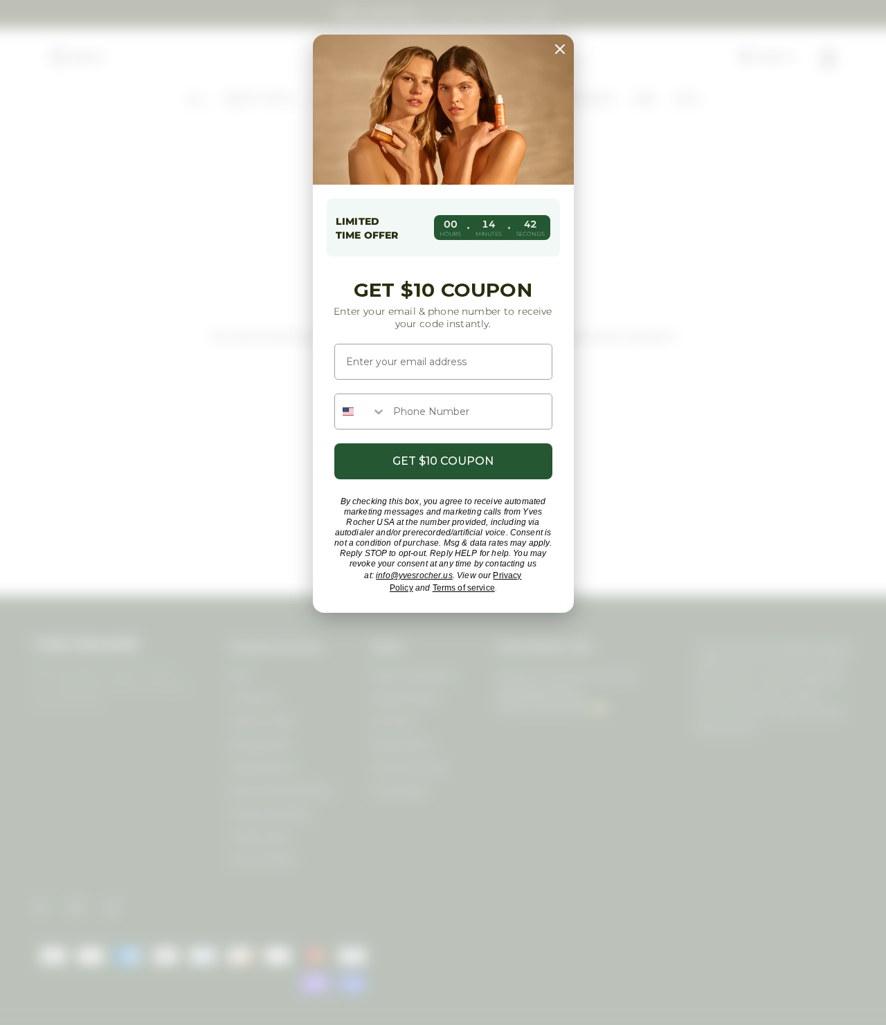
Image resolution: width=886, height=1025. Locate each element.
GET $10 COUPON (443, 461)
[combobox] (360, 411)
